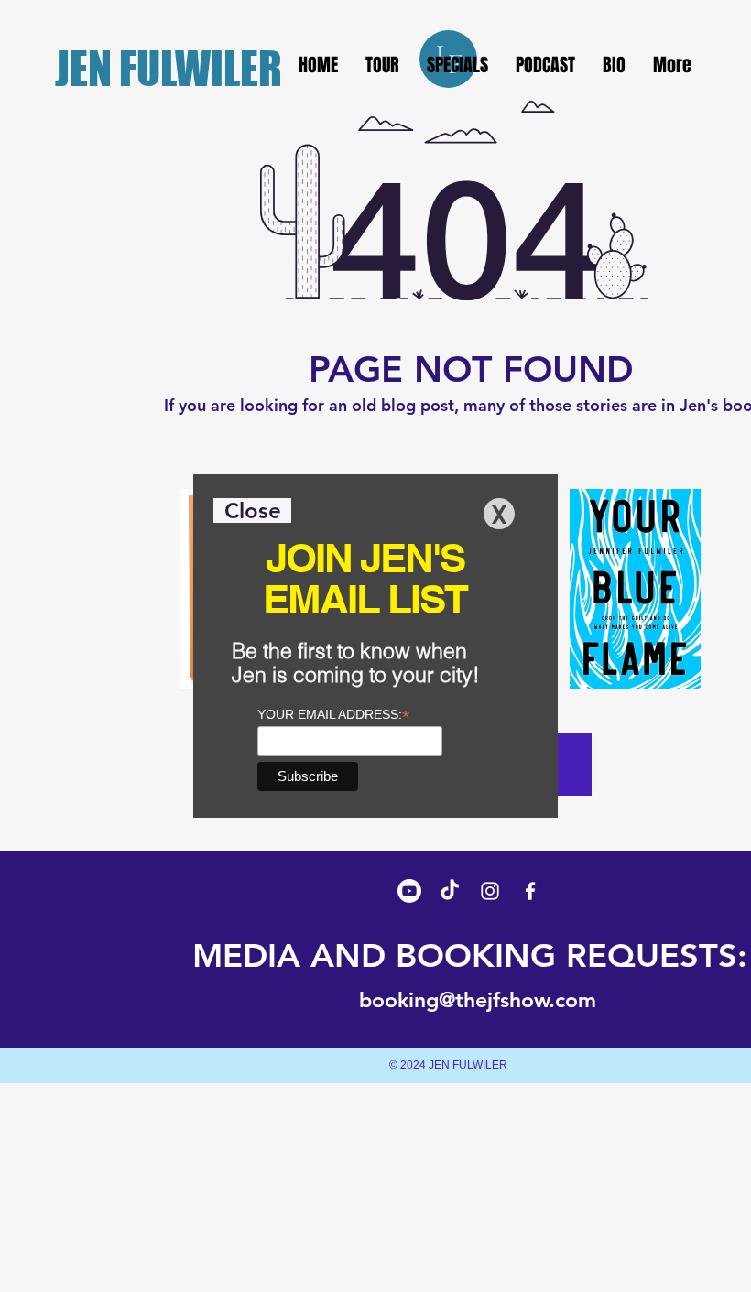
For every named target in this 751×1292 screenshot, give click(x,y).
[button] (252, 510)
